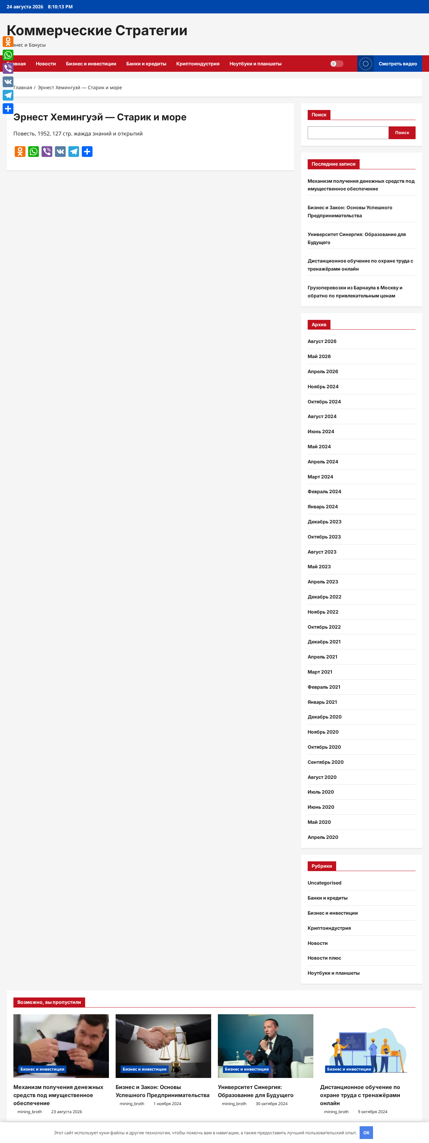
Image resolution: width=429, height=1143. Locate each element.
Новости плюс (324, 958)
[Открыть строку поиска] (350, 63)
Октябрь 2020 (324, 747)
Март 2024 (320, 476)
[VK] (8, 82)
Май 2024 (319, 446)
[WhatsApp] (8, 55)
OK (366, 1133)
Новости (46, 63)
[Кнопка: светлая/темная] (337, 63)
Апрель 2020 (323, 837)
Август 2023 (322, 552)
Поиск (319, 114)
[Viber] (8, 68)
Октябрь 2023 (324, 536)
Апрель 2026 (323, 371)
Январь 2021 (322, 702)
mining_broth (29, 1112)
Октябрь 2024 (324, 401)
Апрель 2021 (322, 657)
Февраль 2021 (324, 687)
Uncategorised (325, 882)
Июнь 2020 (321, 807)
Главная (16, 63)
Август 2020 (322, 777)
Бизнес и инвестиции (91, 63)
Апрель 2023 (323, 581)
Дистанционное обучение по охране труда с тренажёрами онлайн (360, 1095)
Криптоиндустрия (198, 63)
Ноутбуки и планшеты (256, 63)
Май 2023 (319, 566)
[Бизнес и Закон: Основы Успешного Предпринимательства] (163, 1046)
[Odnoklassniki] (8, 41)
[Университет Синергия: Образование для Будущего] (265, 1046)
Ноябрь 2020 (323, 732)
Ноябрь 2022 (323, 612)
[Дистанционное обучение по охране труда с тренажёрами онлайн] (368, 1046)
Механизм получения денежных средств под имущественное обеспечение (58, 1095)
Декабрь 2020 (325, 717)
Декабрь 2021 (324, 641)
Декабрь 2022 (325, 596)
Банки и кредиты (146, 63)
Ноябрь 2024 (323, 386)
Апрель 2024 (323, 461)
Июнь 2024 (321, 431)
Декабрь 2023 (325, 521)
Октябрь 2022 (324, 627)
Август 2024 (322, 416)
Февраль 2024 (324, 491)
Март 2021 (320, 672)
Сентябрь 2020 (326, 762)
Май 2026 (319, 356)
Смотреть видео (398, 63)
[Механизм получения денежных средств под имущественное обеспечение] (61, 1046)
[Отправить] (8, 108)
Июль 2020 (321, 792)
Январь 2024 (323, 506)
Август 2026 (322, 341)
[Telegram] (8, 95)
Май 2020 (319, 822)
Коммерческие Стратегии (97, 30)
